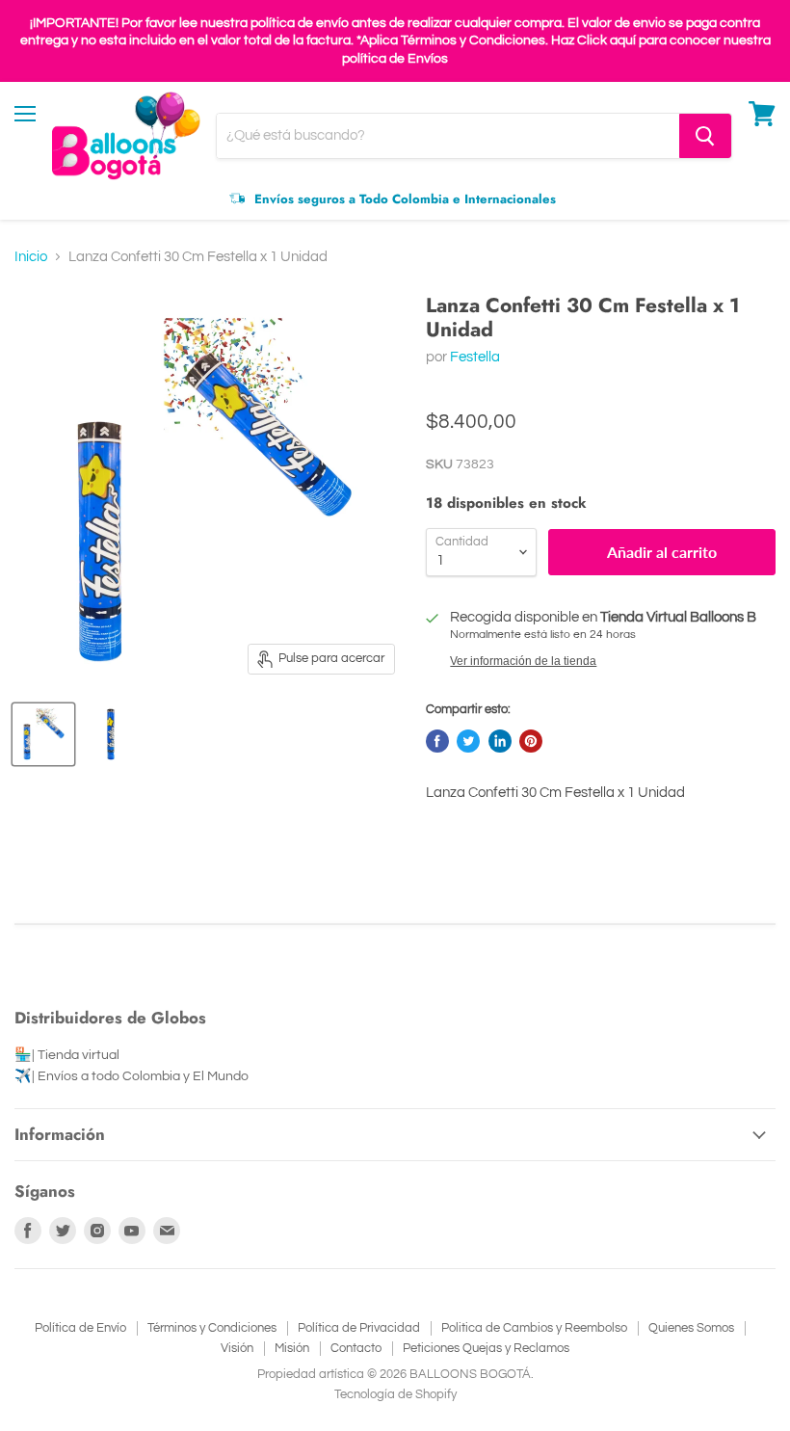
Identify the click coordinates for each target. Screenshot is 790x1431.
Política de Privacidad (359, 1328)
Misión (292, 1348)
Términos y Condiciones (211, 1328)
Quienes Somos (691, 1328)
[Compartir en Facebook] (437, 741)
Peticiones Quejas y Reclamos (486, 1348)
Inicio (30, 257)
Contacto (356, 1348)
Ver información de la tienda (523, 661)
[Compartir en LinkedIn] (500, 741)
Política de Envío (80, 1328)
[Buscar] (705, 136)
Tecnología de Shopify (395, 1394)
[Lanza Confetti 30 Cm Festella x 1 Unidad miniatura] (43, 734)
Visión (237, 1348)
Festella (475, 357)
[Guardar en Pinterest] (530, 741)
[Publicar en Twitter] (468, 741)
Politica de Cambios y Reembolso (534, 1328)
